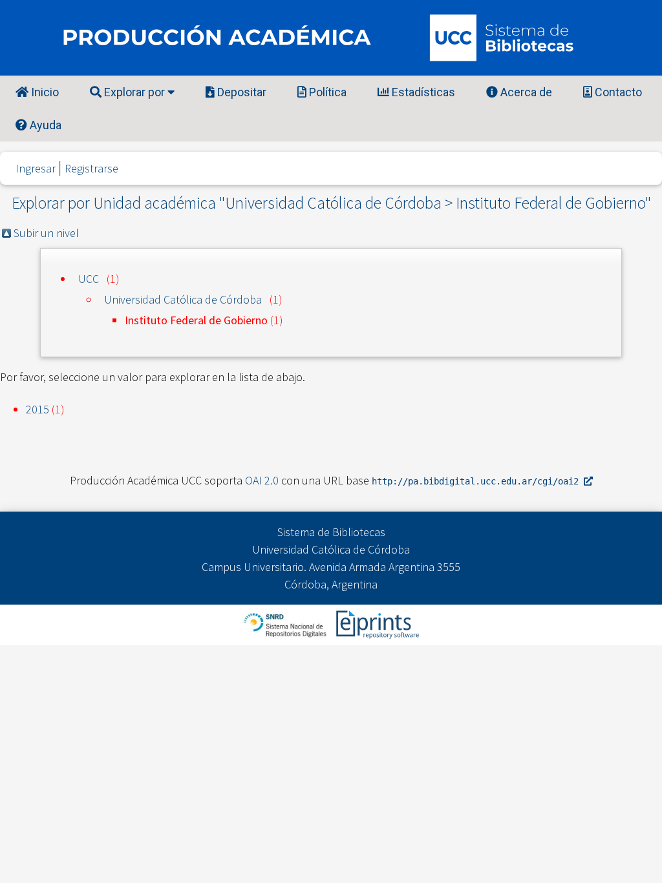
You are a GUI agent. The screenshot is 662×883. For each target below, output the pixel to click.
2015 (37, 409)
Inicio (43, 92)
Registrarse (91, 168)
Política (326, 92)
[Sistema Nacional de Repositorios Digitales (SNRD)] (286, 623)
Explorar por (134, 92)
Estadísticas (422, 92)
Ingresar (36, 168)
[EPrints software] (376, 623)
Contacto (617, 92)
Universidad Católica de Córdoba (183, 299)
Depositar (240, 92)
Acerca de (525, 92)
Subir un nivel (46, 232)
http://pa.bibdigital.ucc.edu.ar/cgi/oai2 (478, 481)
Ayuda (44, 125)
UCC (88, 278)
